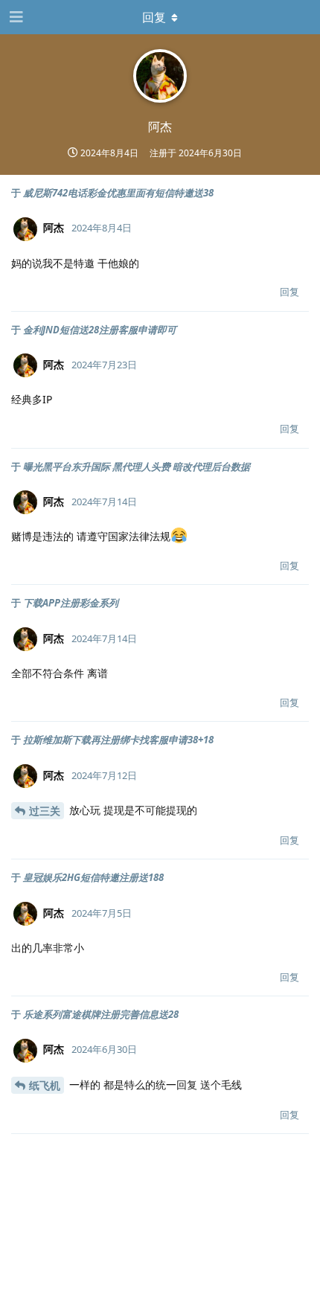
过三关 (44, 811)
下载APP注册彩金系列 (70, 602)
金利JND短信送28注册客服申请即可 (99, 329)
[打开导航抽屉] (15, 17)
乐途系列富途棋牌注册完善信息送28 (101, 1014)
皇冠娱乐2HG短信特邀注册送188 (93, 877)
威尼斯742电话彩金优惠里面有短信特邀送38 (118, 192)
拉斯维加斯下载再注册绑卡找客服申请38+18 (118, 739)
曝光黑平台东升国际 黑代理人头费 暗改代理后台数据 (136, 466)
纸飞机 (44, 1085)
